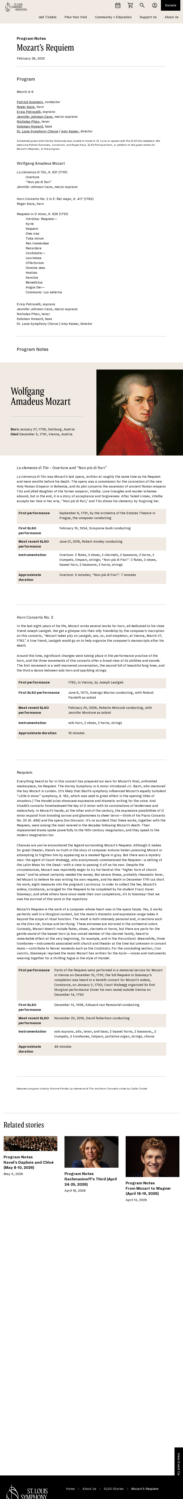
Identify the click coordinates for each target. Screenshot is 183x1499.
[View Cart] (130, 5)
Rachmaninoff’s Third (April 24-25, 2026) (90, 1181)
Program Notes (31, 39)
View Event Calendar (179, 1469)
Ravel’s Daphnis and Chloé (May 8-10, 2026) (29, 1165)
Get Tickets (47, 17)
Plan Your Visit (75, 17)
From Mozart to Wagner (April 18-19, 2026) (148, 1191)
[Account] (154, 5)
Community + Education (113, 17)
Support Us (148, 17)
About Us (172, 17)
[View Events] (118, 5)
